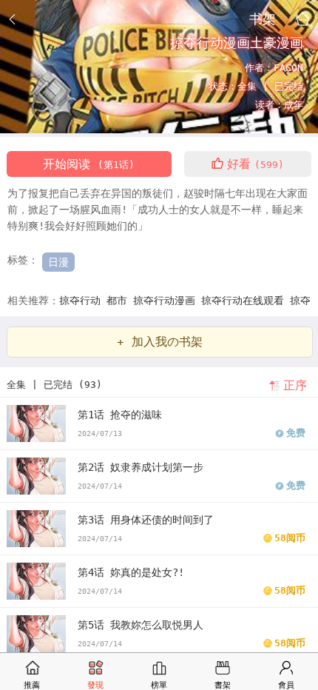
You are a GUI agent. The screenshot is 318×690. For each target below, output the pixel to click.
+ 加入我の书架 (160, 342)
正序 (295, 385)
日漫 (58, 262)
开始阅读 (89, 164)
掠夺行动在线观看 (245, 301)
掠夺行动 (82, 301)
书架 (262, 18)
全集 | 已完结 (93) (54, 384)
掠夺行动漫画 (167, 301)
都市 (119, 301)
